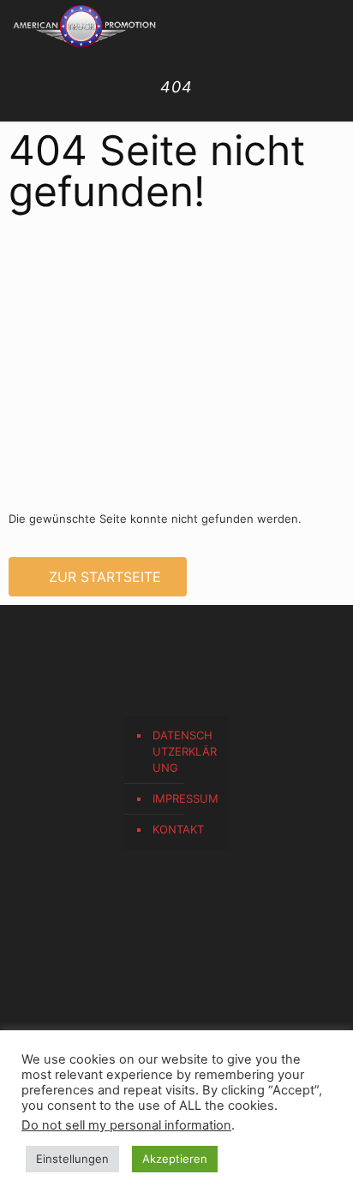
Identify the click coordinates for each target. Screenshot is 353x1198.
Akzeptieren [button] (174, 1158)
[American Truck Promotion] (84, 25)
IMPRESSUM (185, 798)
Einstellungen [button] (72, 1158)
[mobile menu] (329, 25)
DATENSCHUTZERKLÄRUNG (185, 751)
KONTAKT (178, 829)
